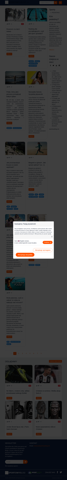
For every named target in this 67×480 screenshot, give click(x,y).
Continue (46, 242)
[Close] (52, 236)
